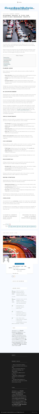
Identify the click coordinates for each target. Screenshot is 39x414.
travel (25, 226)
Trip (29, 226)
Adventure (14, 330)
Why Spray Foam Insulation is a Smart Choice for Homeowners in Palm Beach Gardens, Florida (19, 380)
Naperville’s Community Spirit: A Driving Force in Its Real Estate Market (19, 376)
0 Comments (12, 13)
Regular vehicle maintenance (8, 135)
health (16, 338)
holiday (19, 338)
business (20, 332)
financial (16, 336)
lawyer (23, 339)
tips (12, 344)
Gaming (13, 398)
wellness (16, 345)
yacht (19, 345)
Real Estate (18, 342)
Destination (19, 333)
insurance (20, 339)
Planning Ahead (6, 57)
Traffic (20, 226)
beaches (14, 332)
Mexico (17, 401)
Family (13, 336)
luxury (15, 401)
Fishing (19, 336)
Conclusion (6, 65)
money (21, 341)
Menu (20, 2)
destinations (14, 335)
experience (24, 335)
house (17, 339)
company (14, 226)
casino (24, 332)
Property (14, 342)
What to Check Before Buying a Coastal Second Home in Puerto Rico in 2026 (19, 366)
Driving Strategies (7, 64)
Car (10, 226)
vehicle (33, 226)
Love (13, 401)
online (25, 401)
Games (25, 336)
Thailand (25, 342)
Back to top (34, 412)
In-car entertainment (7, 58)
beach (21, 330)
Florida (22, 336)
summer (22, 342)
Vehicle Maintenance (7, 60)
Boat (17, 332)
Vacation (23, 344)
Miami (19, 401)
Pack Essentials (6, 62)
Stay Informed (6, 61)
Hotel (15, 339)
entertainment (19, 335)
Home (22, 338)
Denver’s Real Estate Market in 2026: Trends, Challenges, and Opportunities (18, 370)
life (26, 339)
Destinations (17, 13)
